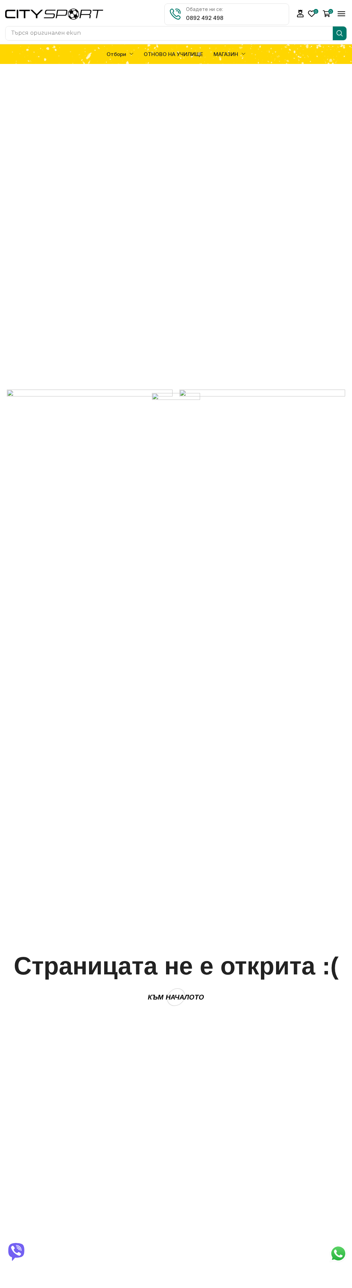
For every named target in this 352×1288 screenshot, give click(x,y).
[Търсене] (339, 33)
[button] (300, 14)
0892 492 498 (204, 17)
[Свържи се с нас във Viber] (17, 1252)
